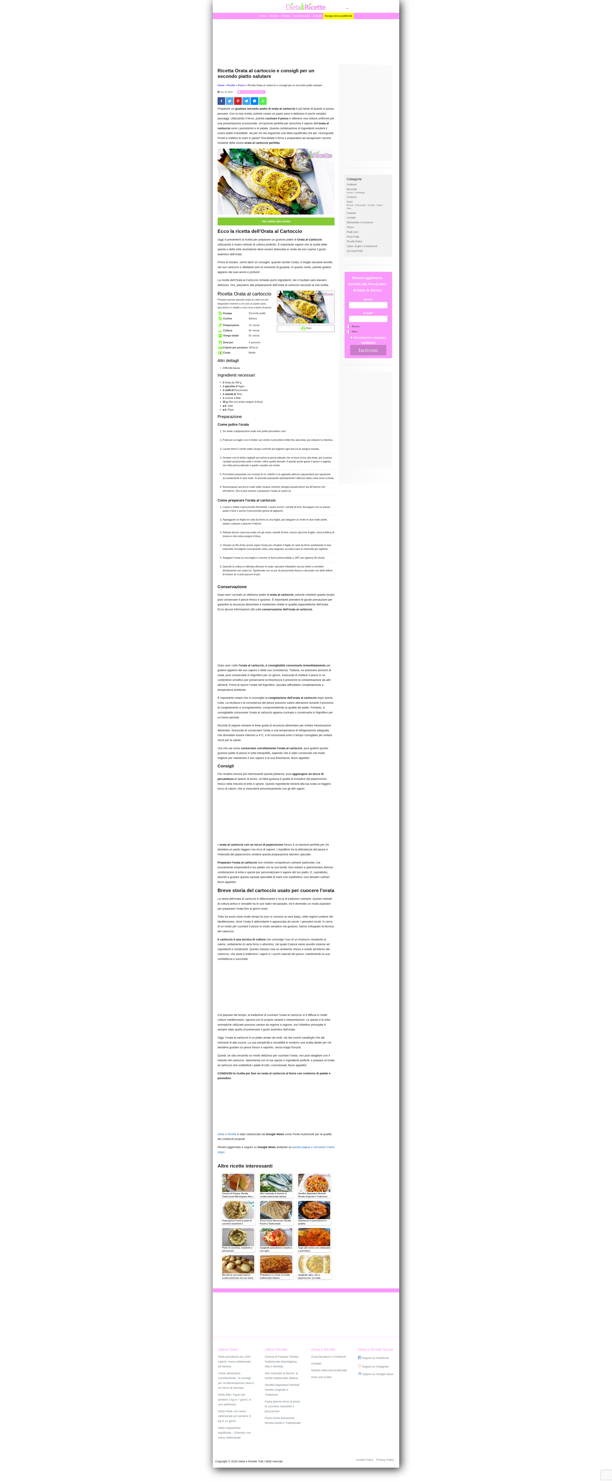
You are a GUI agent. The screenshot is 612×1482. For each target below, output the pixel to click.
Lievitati (351, 217)
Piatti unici (353, 232)
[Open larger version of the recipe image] (306, 307)
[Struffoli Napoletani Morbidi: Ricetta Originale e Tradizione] (314, 1183)
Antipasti (352, 184)
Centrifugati (360, 193)
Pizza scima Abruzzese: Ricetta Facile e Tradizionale (275, 1222)
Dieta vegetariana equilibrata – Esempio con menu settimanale (234, 1432)
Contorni (352, 197)
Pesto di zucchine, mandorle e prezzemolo (237, 1249)
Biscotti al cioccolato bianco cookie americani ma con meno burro (237, 1278)
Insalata (351, 213)
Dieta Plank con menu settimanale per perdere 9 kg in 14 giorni (234, 1416)
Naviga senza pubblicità (338, 16)
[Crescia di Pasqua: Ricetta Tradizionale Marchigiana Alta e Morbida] (238, 1183)
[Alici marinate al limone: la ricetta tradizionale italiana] (276, 1183)
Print (308, 328)
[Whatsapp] (263, 101)
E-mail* (368, 313)
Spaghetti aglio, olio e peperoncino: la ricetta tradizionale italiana (309, 1278)
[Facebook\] (221, 101)
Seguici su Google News (377, 1374)
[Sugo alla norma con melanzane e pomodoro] (314, 1237)
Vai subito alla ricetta (276, 221)
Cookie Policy (364, 1459)
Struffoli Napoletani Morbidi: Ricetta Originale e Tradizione (312, 1195)
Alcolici (350, 193)
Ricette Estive (354, 241)
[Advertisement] (306, 41)
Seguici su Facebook (375, 1358)
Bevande (352, 189)
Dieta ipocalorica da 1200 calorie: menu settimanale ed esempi (234, 1361)
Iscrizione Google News (253, 92)
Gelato (379, 205)
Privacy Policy (385, 1459)
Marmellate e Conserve (360, 222)
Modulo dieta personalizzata (329, 1370)
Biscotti (350, 205)
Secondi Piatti (355, 251)
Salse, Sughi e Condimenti (362, 246)
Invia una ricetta (321, 1377)
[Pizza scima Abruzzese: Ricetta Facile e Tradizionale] (276, 1210)
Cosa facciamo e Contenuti (328, 1356)
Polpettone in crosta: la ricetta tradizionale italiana (275, 1276)
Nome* (368, 299)
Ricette (286, 16)
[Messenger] (254, 101)
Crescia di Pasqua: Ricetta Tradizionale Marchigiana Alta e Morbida (237, 1196)
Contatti (317, 16)
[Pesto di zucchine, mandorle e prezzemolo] (238, 1237)
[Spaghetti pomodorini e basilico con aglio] (276, 1237)
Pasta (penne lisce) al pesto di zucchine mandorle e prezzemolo (237, 1223)
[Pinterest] (238, 101)
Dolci (350, 201)
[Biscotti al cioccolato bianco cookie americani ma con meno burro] (238, 1264)
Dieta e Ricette (227, 1134)
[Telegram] (246, 101)
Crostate (371, 205)
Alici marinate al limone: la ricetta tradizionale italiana (273, 1195)
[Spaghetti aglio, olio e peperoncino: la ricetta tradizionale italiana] (314, 1264)
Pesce (350, 227)
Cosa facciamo (301, 16)
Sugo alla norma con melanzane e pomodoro (314, 1249)
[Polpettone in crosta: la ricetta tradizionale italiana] (276, 1264)
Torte (349, 208)
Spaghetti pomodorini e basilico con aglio (276, 1249)
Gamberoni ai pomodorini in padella (312, 1222)
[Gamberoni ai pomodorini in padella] (314, 1210)
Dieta (263, 16)
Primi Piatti (353, 236)
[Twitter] (229, 101)
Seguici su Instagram (375, 1366)
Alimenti (273, 16)
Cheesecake (360, 205)
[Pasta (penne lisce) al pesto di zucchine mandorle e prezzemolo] (238, 1210)
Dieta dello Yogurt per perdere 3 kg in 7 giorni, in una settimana (234, 1399)
